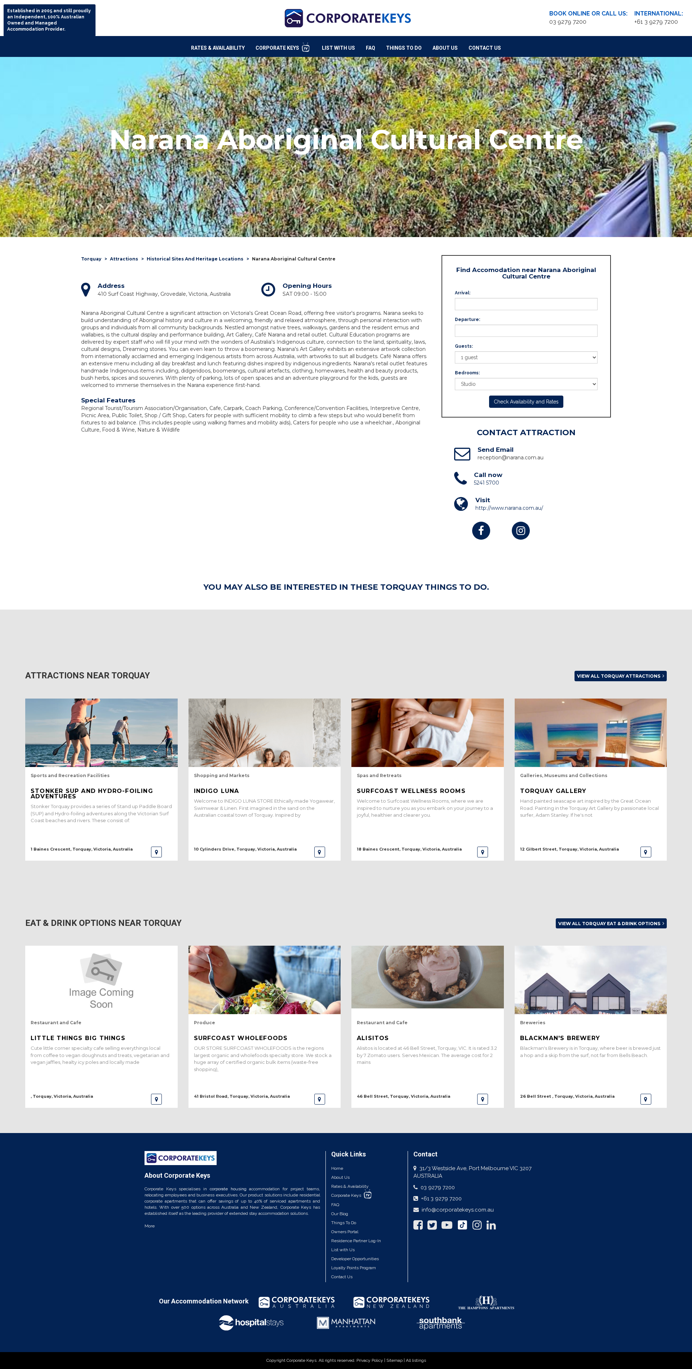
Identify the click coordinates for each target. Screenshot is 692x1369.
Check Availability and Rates (526, 402)
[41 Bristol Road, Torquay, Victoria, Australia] (319, 1099)
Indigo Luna (216, 791)
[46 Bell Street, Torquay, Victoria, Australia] (482, 1099)
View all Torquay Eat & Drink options (609, 923)
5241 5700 (486, 483)
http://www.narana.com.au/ (509, 508)
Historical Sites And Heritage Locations (195, 259)
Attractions (124, 259)
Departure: (467, 319)
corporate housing (228, 1188)
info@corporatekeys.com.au (458, 1210)
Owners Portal (344, 1231)
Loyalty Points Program (353, 1267)
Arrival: (462, 292)
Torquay (91, 259)
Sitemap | (396, 1360)
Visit (482, 500)
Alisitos (373, 1038)
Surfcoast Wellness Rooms (411, 791)
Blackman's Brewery (560, 1038)
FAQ (370, 48)
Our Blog (339, 1213)
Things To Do (404, 48)
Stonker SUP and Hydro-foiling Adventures (92, 794)
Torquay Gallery (553, 791)
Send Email (496, 449)
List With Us (338, 48)
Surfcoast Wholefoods (241, 1038)
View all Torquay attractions (619, 676)
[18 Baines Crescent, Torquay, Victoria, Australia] (482, 852)
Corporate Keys (278, 48)
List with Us (343, 1249)
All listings (416, 1360)
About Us (445, 48)
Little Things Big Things (78, 1038)
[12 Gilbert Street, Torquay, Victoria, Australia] (645, 852)
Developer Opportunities (355, 1258)
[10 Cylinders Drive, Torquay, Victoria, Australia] (319, 852)
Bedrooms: (467, 372)
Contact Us (485, 48)
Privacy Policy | (371, 1360)
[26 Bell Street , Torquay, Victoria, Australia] (645, 1099)
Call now (488, 474)
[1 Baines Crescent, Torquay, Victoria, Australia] (156, 852)
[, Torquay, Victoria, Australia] (156, 1099)
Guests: (464, 346)
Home (337, 1168)
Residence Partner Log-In (356, 1240)
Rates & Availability (218, 48)
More (150, 1225)
